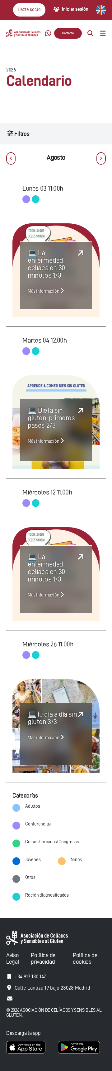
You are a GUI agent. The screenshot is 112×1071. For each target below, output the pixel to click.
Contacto (68, 33)
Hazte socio (29, 9)
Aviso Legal (12, 958)
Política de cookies (85, 958)
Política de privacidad (43, 958)
